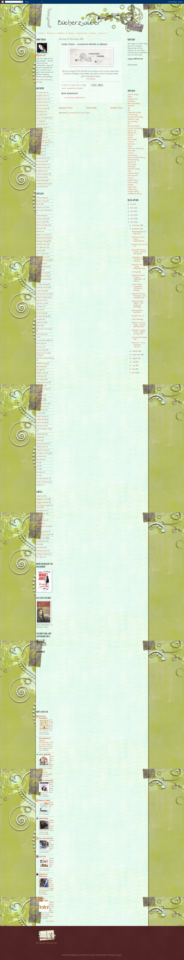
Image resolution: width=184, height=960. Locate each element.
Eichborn (39, 307)
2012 (132, 219)
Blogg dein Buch (42, 499)
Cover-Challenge (42, 266)
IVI (37, 337)
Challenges (92, 33)
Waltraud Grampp (42, 184)
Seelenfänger (43, 818)
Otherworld (40, 376)
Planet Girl (40, 395)
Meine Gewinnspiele (43, 535)
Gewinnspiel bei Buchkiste (137, 311)
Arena (38, 204)
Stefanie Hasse (41, 168)
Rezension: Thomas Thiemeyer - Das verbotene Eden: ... (139, 296)
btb (37, 463)
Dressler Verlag (42, 284)
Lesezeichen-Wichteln (75, 88)
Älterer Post (116, 108)
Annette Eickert (41, 99)
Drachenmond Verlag (43, 279)
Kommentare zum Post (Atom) (78, 113)
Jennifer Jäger (41, 128)
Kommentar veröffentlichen (75, 98)
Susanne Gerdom (42, 174)
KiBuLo (38, 517)
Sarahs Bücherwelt (46, 780)
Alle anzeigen (50, 921)
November (136, 229)
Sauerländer (40, 410)
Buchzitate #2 (52, 804)
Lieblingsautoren (42, 532)
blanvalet (39, 459)
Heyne (38, 326)
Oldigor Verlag (41, 373)
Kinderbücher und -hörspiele (65, 33)
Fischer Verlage (41, 316)
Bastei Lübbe (41, 222)
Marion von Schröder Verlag (43, 354)
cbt (37, 469)
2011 (132, 222)
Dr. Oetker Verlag (42, 276)
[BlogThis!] (95, 85)
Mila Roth (39, 155)
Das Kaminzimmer (46, 838)
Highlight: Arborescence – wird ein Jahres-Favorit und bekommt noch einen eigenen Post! (46, 744)
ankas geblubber (45, 754)
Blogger (119, 955)
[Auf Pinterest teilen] (102, 85)
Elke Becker (40, 112)
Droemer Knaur (42, 287)
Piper (38, 392)
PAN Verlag (40, 379)
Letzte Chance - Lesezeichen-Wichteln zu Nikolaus (137, 287)
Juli (133, 362)
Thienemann (40, 426)
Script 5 (39, 413)
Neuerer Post (65, 108)
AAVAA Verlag (41, 198)
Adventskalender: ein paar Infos (139, 233)
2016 (132, 204)
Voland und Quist (42, 444)
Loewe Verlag (41, 350)
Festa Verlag (40, 313)
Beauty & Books (44, 800)
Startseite (41, 33)
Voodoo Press (41, 447)
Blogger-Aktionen (42, 502)
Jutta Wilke (40, 134)
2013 (132, 215)
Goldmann (39, 322)
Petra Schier (40, 161)
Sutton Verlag (41, 422)
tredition (39, 485)
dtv (37, 475)
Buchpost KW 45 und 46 (139, 245)
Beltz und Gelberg (42, 225)
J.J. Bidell (39, 121)
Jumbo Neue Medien (43, 340)
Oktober (135, 351)
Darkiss (39, 270)
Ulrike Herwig (41, 180)
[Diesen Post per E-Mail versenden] (92, 85)
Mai (133, 369)
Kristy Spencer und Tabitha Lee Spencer (43, 141)
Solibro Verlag (41, 419)
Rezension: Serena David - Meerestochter (138, 239)
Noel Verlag (40, 367)
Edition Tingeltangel (43, 297)
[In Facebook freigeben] (99, 85)
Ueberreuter (40, 434)
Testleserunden (41, 551)
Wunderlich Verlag (43, 453)
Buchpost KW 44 (138, 316)
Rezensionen (50, 33)
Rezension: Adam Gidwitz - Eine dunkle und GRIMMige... (138, 304)
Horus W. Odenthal (43, 118)
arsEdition (40, 456)
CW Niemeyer (41, 247)
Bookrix (39, 231)
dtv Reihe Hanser (42, 478)
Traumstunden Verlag (44, 429)
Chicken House (41, 257)
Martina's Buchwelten (43, 717)
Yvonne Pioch (41, 187)
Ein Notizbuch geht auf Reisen (44, 506)
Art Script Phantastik (44, 210)
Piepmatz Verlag (42, 389)
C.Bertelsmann (41, 244)
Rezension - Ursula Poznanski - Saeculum (138, 345)
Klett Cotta (40, 343)
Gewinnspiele (40, 514)
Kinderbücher (41, 520)
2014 (132, 211)
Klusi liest (42, 856)
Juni (134, 365)
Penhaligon (40, 386)
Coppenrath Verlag (42, 260)
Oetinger (39, 370)
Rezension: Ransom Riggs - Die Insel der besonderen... (139, 325)
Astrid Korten (41, 105)
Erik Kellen (40, 115)
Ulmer (38, 440)
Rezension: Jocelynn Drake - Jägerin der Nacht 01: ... (139, 332)
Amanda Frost (41, 92)
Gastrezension (41, 511)
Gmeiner (39, 319)
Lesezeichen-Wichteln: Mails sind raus (138, 259)
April (134, 373)
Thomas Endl (41, 177)
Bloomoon (39, 228)
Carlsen (39, 251)
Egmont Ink (40, 300)
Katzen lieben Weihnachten (52, 845)
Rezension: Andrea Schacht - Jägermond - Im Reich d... (138, 278)
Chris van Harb (41, 108)
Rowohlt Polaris (42, 403)
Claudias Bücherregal (43, 899)
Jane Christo (40, 124)
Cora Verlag (40, 263)
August (135, 358)
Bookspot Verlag (42, 241)
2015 (132, 208)
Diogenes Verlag (42, 273)
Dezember (136, 225)
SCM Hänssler (41, 407)
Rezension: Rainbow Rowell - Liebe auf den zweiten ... (139, 252)
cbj (37, 466)
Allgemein (39, 496)
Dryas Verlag (41, 291)
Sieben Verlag (41, 416)
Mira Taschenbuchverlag (45, 358)
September (136, 355)
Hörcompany (40, 334)
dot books (39, 472)
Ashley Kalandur (42, 102)
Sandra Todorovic (42, 164)
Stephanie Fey (41, 171)
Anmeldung (90, 79)
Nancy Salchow (41, 158)
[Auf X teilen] (97, 85)
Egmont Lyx (40, 303)
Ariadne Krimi (41, 207)
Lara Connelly (41, 145)
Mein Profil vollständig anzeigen (44, 81)
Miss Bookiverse (45, 738)
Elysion (38, 310)
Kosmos (39, 347)
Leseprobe (39, 523)
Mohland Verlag (41, 363)
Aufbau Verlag (41, 219)
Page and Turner (42, 382)
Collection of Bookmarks (43, 875)
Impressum (102, 33)
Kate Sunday (40, 137)
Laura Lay (40, 149)
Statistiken (40, 547)
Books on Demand (42, 235)
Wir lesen (39, 557)
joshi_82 (42, 55)
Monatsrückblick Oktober (52, 862)
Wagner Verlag (41, 450)
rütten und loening (42, 482)
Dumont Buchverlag (43, 294)
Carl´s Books (41, 254)
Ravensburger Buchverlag (41, 399)
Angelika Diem (41, 96)
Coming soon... (137, 272)
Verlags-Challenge (81, 33)
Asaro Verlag (40, 215)
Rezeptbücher (41, 541)
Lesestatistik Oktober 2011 (139, 338)
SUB (37, 544)
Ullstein (39, 437)
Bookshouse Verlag (43, 238)
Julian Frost (40, 131)
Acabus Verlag (41, 201)
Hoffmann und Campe (44, 329)
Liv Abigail (40, 152)
